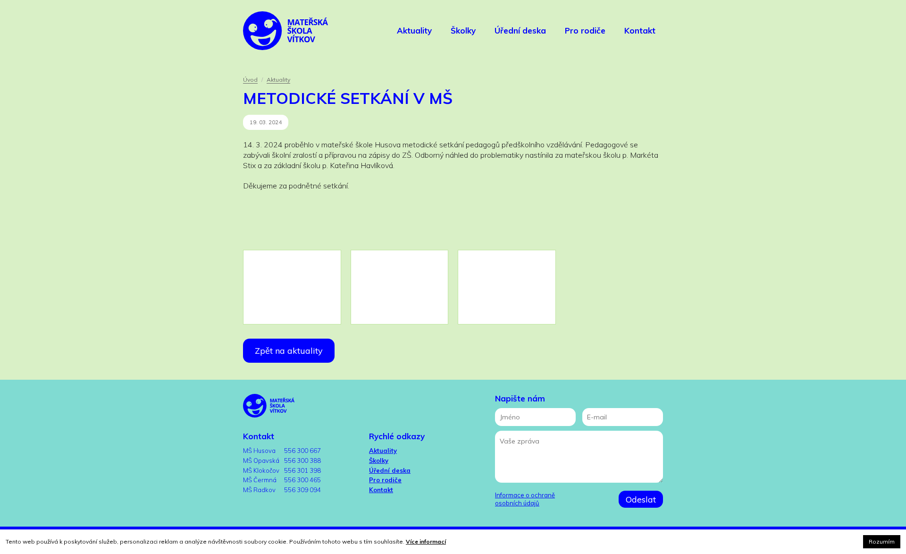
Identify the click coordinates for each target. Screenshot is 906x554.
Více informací (426, 541)
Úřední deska (390, 470)
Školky (378, 460)
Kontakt (381, 490)
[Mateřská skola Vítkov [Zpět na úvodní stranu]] (285, 30)
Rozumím (882, 541)
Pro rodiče (385, 480)
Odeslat (641, 499)
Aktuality (278, 79)
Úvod (250, 79)
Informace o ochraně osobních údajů (525, 499)
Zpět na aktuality (289, 350)
